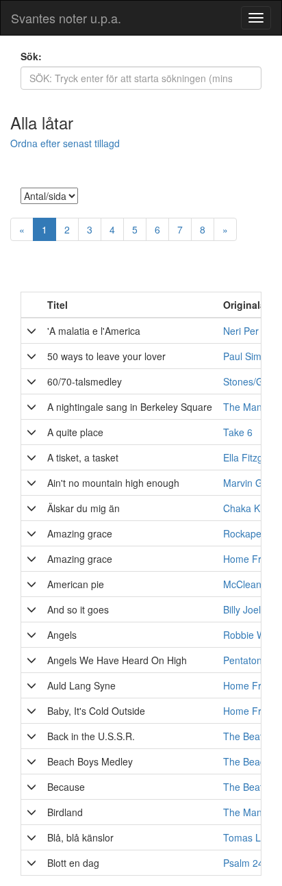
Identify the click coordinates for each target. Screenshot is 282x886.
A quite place (75, 432)
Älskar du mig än (83, 508)
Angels (62, 635)
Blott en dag (73, 863)
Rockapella (247, 533)
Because (66, 787)
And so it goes (78, 609)
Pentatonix (246, 660)
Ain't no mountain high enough (113, 483)
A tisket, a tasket (82, 457)
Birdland (65, 812)
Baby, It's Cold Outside (96, 711)
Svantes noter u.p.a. (66, 18)
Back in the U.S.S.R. (91, 736)
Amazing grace (79, 533)
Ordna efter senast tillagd (65, 143)
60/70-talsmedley (84, 381)
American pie (75, 584)
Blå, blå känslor (80, 837)
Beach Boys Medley (90, 761)
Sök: (31, 56)
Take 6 (238, 432)
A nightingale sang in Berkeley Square (129, 407)
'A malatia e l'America (93, 331)
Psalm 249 (246, 863)
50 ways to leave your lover (106, 356)
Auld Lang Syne (81, 685)
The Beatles (249, 787)
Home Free (247, 685)
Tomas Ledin (251, 837)
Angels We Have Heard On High (117, 660)
